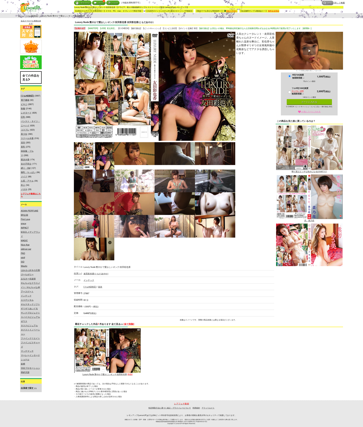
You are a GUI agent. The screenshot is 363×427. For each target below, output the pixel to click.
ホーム (21, 15)
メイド (24, 176)
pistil (23, 257)
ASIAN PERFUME (29, 210)
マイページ (85, 3)
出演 (78, 273)
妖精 (23, 363)
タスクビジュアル (29, 325)
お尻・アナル (27, 180)
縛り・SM (25, 167)
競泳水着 (25, 159)
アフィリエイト (208, 407)
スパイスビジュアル (30, 316)
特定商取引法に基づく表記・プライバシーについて (169, 407)
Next (231, 86)
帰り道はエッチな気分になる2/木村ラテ (309, 171)
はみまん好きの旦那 (30, 270)
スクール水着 (27, 138)
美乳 (23, 146)
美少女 (24, 133)
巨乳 (23, 116)
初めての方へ (231, 10)
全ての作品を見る (30, 77)
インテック (26, 295)
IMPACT (25, 227)
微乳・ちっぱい (28, 172)
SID (22, 261)
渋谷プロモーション (30, 367)
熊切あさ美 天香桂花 (309, 269)
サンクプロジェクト (30, 312)
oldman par (26, 248)
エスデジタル (27, 299)
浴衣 (23, 142)
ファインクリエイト (30, 338)
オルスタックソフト (30, 304)
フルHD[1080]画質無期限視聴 (300, 91)
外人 (23, 184)
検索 (330, 3)
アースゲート (27, 291)
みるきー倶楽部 (28, 278)
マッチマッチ (27, 350)
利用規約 (196, 407)
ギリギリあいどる (29, 308)
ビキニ (24, 104)
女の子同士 (26, 163)
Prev (77, 86)
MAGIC (24, 240)
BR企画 (24, 214)
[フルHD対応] (32, 15)
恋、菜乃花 (309, 220)
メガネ (24, 189)
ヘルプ (115, 3)
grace (23, 223)
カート (101, 3)
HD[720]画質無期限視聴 (298, 76)
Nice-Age (25, 244)
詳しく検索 (339, 2)
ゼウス (24, 321)
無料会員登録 (273, 10)
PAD (23, 253)
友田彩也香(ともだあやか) (96, 273)
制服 (23, 108)
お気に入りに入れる (311, 111)
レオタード (26, 112)
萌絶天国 (25, 372)
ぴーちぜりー (27, 274)
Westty (24, 265)
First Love (25, 219)
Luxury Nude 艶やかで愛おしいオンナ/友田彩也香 (105, 374)
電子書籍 (25, 99)
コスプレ (25, 129)
